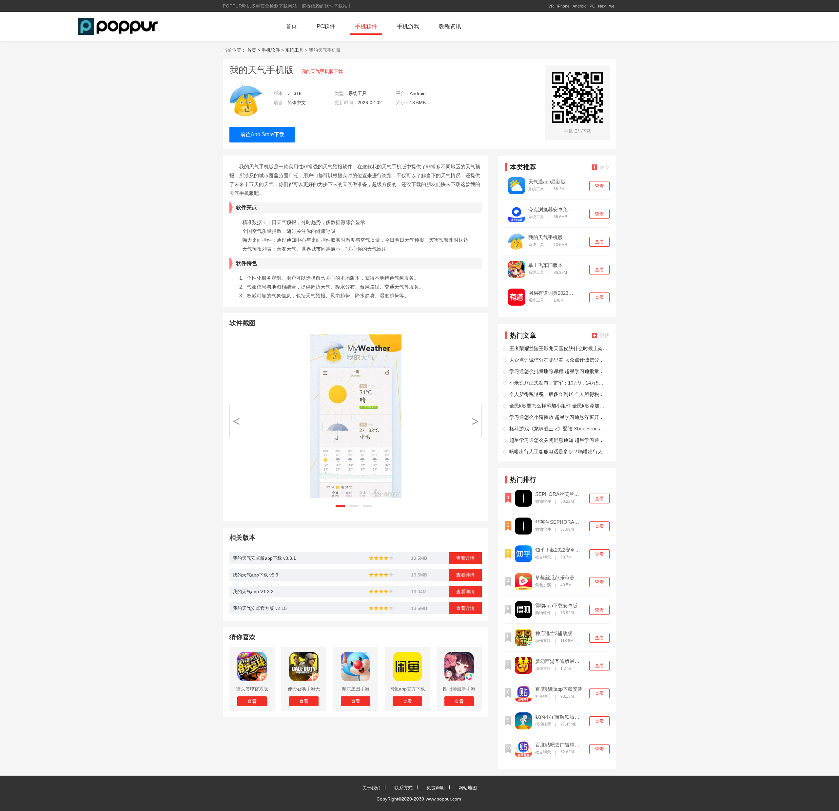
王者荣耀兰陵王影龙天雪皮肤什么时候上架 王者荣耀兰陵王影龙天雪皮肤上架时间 (558, 348)
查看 (599, 186)
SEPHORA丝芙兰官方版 (559, 494)
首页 (291, 26)
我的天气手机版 (545, 237)
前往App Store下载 (262, 134)
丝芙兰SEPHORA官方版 (559, 522)
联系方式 (403, 787)
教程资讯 (450, 26)
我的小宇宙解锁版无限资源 (559, 717)
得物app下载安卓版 (556, 605)
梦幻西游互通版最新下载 (559, 661)
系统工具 (294, 50)
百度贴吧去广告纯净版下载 (559, 744)
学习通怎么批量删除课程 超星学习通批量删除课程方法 (558, 371)
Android (580, 6)
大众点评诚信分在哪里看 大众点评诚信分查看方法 (558, 360)
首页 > (254, 50)
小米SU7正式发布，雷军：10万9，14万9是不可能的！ (558, 383)
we (612, 6)
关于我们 (371, 787)
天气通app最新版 (547, 181)
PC (592, 6)
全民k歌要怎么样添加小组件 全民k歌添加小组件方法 (558, 405)
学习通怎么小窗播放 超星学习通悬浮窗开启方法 (558, 417)
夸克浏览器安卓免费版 (552, 209)
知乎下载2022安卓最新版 (559, 550)
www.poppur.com (443, 799)
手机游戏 (408, 26)
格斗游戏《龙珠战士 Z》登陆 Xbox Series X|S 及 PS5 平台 (558, 428)
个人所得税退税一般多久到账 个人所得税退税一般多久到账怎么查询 (558, 394)
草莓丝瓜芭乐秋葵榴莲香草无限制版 (559, 577)
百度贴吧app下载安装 (558, 689)
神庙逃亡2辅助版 (553, 633)
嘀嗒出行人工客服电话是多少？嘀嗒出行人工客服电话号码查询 (558, 451)
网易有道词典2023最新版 (552, 293)
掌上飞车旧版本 (545, 265)
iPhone (563, 6)
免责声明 (435, 787)
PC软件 (326, 26)
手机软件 (366, 26)
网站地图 (468, 787)
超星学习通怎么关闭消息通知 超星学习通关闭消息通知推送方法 (558, 440)
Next (602, 6)
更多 (605, 167)
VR (551, 6)
